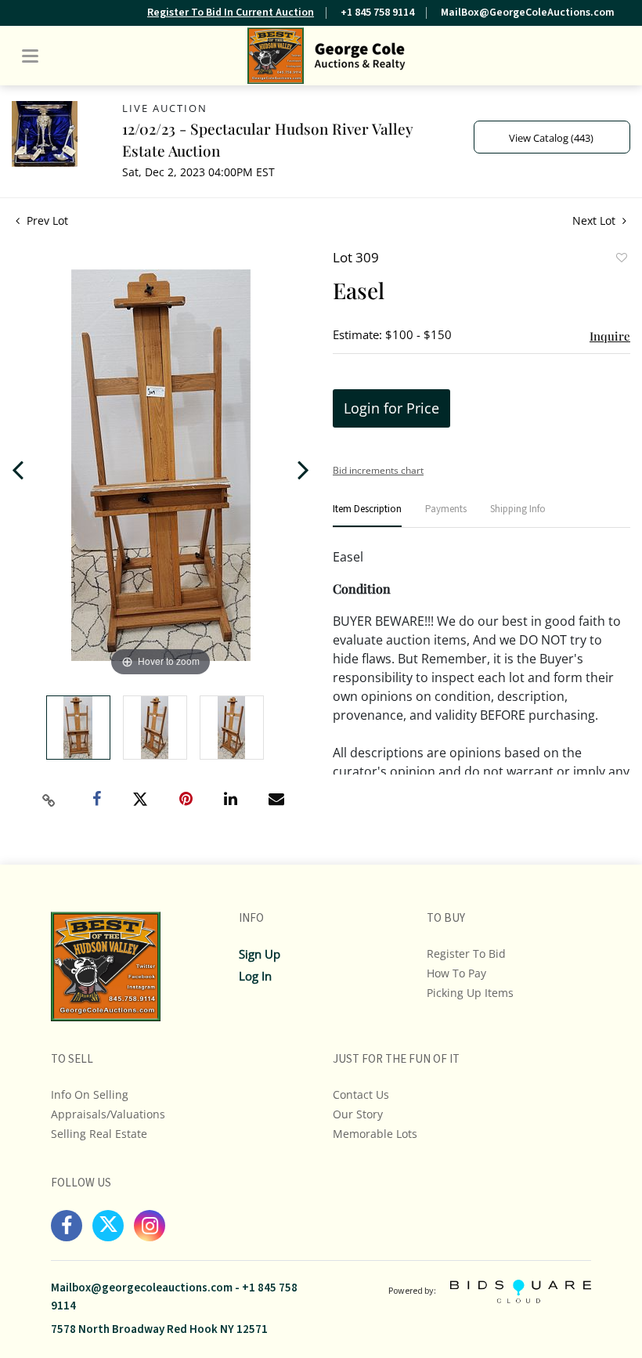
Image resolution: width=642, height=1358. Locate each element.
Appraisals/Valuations (108, 1114)
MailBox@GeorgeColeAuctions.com (528, 12)
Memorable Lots (375, 1133)
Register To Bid (466, 953)
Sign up (259, 954)
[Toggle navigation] (30, 56)
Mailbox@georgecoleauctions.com (142, 1288)
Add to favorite (620, 259)
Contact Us (361, 1094)
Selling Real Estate (99, 1133)
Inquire (610, 336)
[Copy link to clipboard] (49, 800)
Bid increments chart (378, 470)
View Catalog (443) (551, 138)
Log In (255, 976)
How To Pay (456, 973)
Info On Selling (89, 1094)
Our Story (358, 1114)
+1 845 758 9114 (377, 12)
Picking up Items (470, 992)
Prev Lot (45, 220)
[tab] (367, 516)
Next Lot (595, 220)
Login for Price (391, 408)
